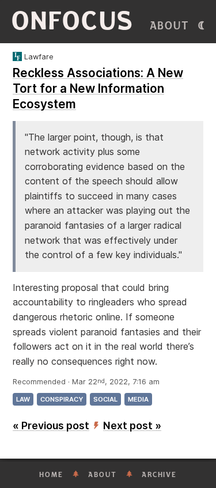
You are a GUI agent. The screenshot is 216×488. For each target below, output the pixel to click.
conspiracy (61, 399)
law (23, 399)
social (105, 399)
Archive (159, 475)
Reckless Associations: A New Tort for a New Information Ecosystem (98, 88)
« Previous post (51, 425)
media (138, 399)
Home (51, 475)
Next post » (132, 425)
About (170, 26)
